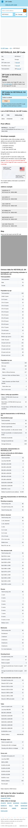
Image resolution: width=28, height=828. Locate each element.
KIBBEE (14, 808)
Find (6, 101)
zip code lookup (8, 84)
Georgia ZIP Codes (6, 798)
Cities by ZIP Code (11, 5)
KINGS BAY (24, 808)
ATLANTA (3, 803)
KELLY (11, 805)
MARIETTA (4, 805)
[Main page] (2, 1)
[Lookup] (24, 10)
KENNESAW (24, 805)
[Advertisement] (14, 32)
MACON (9, 803)
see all (17, 62)
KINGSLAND (4, 811)
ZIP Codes (8, 1)
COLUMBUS (24, 803)
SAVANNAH (16, 803)
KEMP (16, 805)
